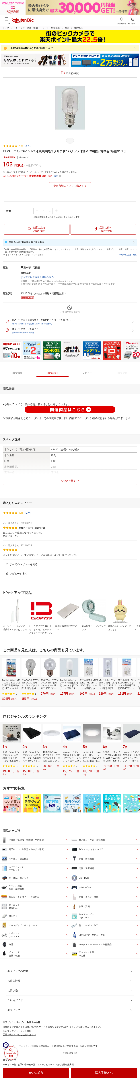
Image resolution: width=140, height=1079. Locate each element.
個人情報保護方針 (65, 1064)
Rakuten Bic (23, 20)
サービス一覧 (9, 1064)
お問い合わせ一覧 (26, 1064)
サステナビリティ (46, 1064)
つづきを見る (68, 480)
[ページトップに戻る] (135, 1067)
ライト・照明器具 (51, 28)
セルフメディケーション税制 (17, 1031)
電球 (67, 28)
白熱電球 (78, 28)
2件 (28, 513)
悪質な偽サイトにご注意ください (19, 1034)
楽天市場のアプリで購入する (70, 185)
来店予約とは (125, 255)
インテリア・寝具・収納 (26, 28)
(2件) (28, 146)
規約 (135, 255)
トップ (5, 28)
